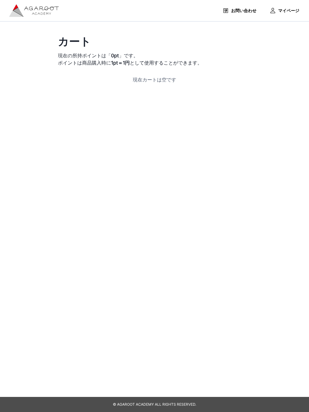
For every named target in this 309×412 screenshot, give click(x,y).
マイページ (288, 10)
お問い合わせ (243, 10)
